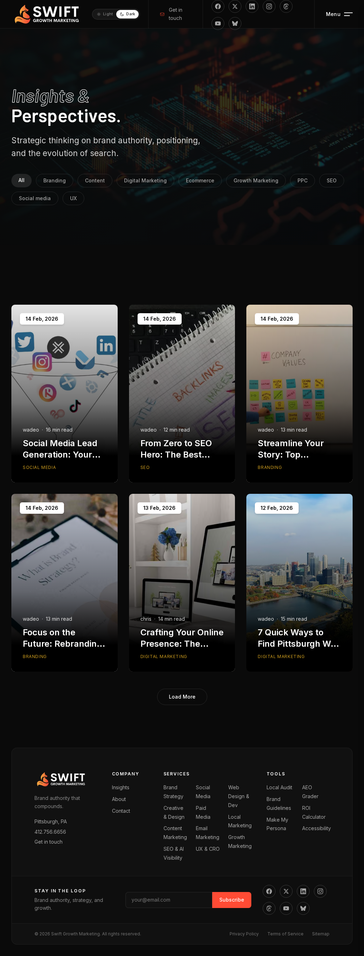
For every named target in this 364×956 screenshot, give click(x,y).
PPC (302, 180)
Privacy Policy (244, 933)
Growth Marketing (256, 180)
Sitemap (321, 933)
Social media (35, 198)
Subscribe (231, 900)
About (119, 799)
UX (73, 198)
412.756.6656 (50, 832)
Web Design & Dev (238, 796)
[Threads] (286, 6)
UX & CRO (208, 849)
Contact (121, 811)
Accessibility (316, 828)
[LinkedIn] (252, 6)
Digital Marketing (145, 180)
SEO (332, 180)
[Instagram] (269, 6)
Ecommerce (200, 180)
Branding (54, 180)
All (21, 180)
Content (95, 180)
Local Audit (279, 787)
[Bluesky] (235, 23)
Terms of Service (285, 933)
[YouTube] (218, 23)
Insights (120, 787)
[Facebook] (218, 6)
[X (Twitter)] (235, 6)
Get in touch (175, 14)
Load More (182, 697)
